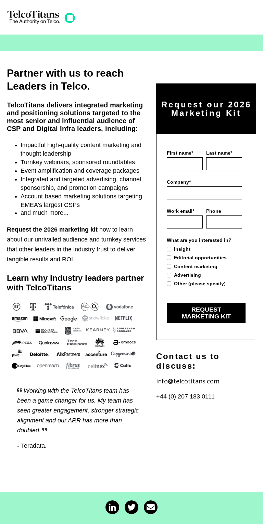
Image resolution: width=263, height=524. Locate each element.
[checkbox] (204, 266)
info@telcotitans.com (188, 381)
